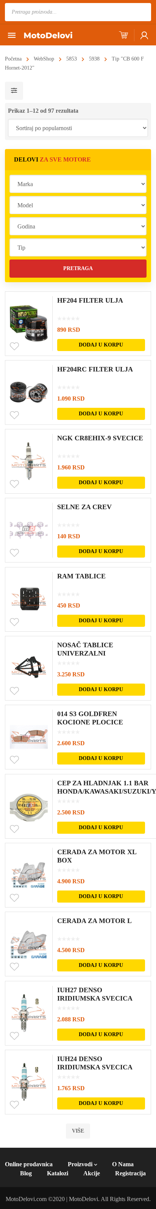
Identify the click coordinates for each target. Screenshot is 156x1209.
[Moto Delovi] (48, 34)
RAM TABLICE (81, 576)
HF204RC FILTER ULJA (95, 369)
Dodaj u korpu (101, 345)
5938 (94, 59)
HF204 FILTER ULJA (90, 300)
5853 (71, 59)
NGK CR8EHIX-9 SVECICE (100, 438)
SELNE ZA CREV (84, 507)
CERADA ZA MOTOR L (94, 921)
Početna (13, 59)
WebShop (44, 59)
